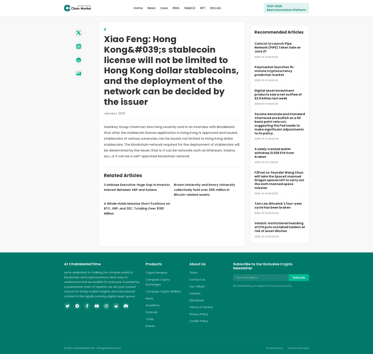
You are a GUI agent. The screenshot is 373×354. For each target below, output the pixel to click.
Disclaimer (196, 300)
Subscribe (299, 277)
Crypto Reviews (156, 273)
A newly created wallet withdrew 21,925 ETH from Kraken (274, 153)
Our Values (197, 286)
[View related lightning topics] (105, 29)
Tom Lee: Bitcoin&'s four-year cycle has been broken (278, 206)
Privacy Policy (198, 314)
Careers (194, 293)
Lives (164, 8)
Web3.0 (189, 8)
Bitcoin (215, 8)
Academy (152, 305)
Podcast (152, 312)
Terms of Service (201, 307)
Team (193, 273)
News (151, 8)
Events (150, 326)
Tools (149, 319)
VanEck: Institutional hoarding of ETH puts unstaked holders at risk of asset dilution (279, 227)
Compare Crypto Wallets (163, 291)
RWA (176, 8)
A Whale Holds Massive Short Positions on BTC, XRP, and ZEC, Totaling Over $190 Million (137, 208)
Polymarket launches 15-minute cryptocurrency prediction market (274, 71)
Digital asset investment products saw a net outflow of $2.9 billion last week (278, 94)
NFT (203, 8)
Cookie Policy (198, 321)
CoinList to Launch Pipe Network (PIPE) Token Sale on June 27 (277, 47)
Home (138, 8)
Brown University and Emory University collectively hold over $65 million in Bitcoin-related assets (204, 190)
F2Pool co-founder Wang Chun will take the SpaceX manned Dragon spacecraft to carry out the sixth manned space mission (279, 180)
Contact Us (197, 280)
